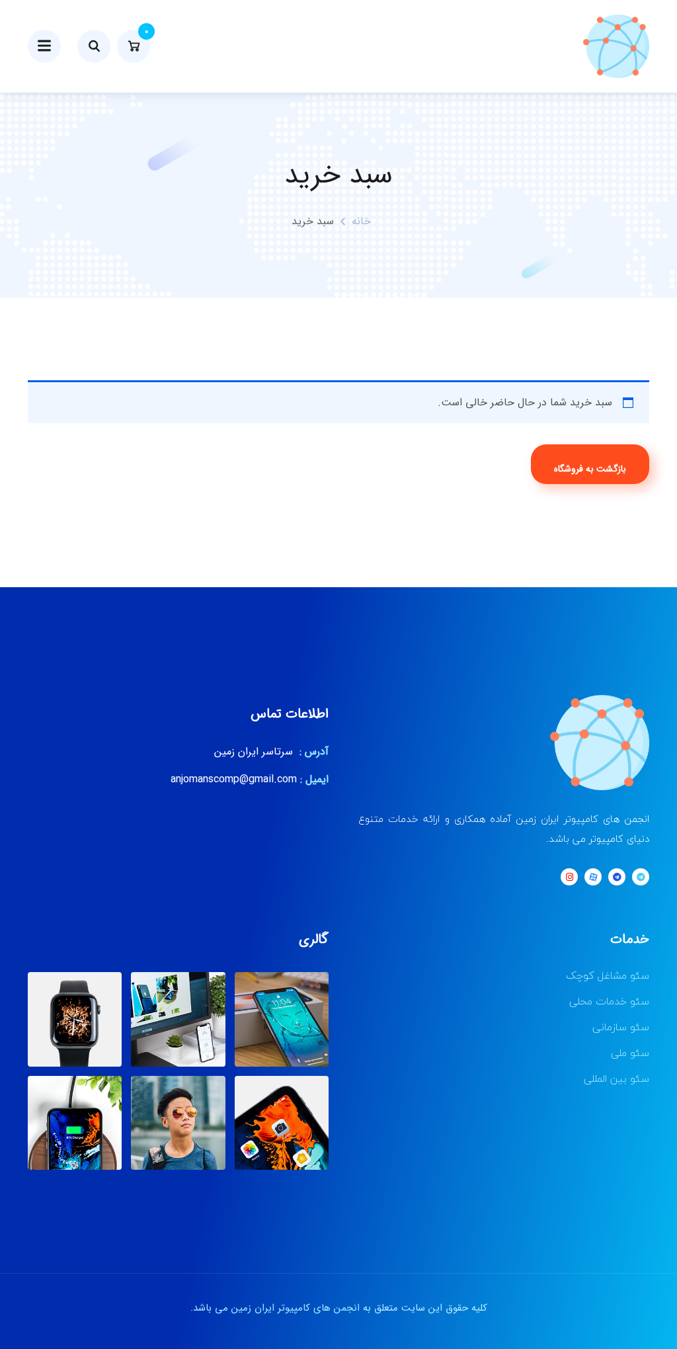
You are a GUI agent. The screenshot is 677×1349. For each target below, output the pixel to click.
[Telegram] (640, 876)
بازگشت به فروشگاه (590, 469)
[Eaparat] (593, 876)
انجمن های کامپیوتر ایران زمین (295, 1308)
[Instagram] (569, 876)
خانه (361, 221)
